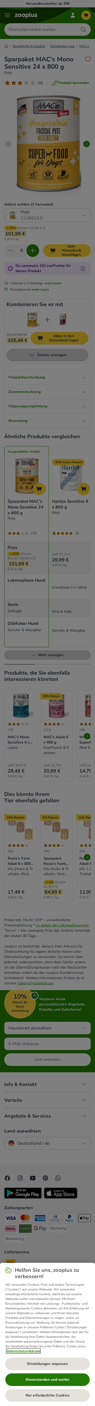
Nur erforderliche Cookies (48, 1395)
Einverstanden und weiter (47, 1379)
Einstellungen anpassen (47, 1363)
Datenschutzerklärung (23, 1351)
